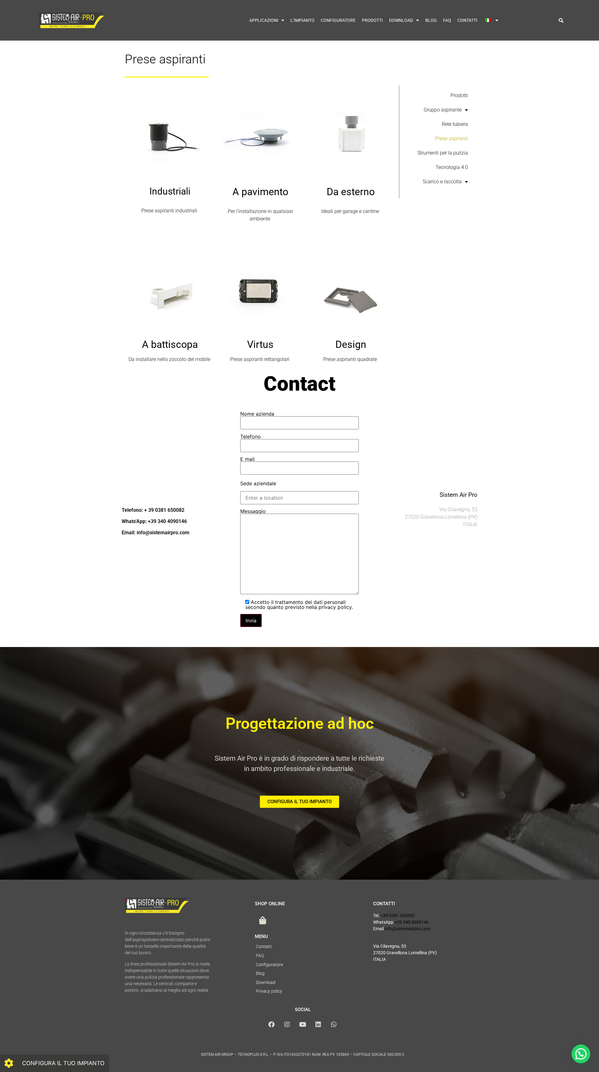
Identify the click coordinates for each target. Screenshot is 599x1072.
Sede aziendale (258, 483)
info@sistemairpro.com (407, 928)
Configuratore (269, 964)
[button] (561, 20)
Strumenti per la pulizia (442, 153)
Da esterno (351, 192)
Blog (260, 973)
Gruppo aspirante (443, 110)
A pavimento (260, 192)
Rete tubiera (455, 124)
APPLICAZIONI (263, 20)
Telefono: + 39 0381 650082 (153, 510)
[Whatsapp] (334, 1024)
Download (265, 982)
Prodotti (459, 95)
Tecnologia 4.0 (452, 167)
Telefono (250, 437)
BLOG (431, 20)
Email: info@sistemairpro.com (155, 533)
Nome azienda (257, 414)
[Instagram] (287, 1024)
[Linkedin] (318, 1024)
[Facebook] (271, 1024)
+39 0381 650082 (398, 915)
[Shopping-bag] (262, 920)
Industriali (169, 191)
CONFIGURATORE (338, 20)
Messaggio (253, 511)
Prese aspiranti (451, 138)
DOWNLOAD (401, 20)
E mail (247, 459)
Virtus (260, 344)
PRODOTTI (372, 20)
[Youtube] (302, 1024)
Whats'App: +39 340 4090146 (154, 521)
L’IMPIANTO (302, 20)
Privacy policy (269, 991)
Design (350, 344)
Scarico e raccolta (442, 182)
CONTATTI (467, 20)
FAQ (447, 20)
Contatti (264, 946)
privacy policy (335, 607)
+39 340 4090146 (411, 922)
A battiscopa (170, 344)
